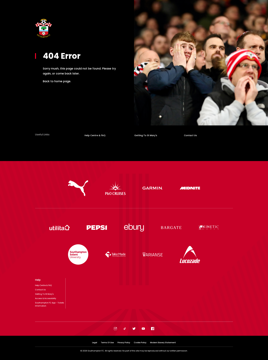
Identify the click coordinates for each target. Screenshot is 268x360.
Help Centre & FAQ (95, 135)
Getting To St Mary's (145, 135)
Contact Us (190, 135)
